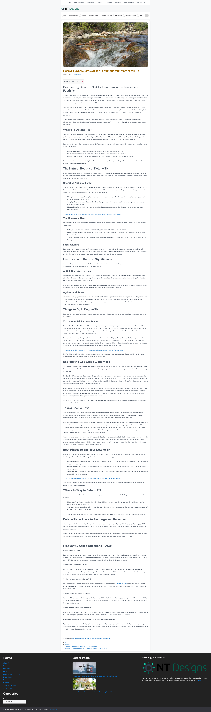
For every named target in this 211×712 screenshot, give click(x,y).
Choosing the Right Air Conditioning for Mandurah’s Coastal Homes (95, 676)
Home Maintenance (93, 15)
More (141, 15)
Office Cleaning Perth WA (11, 674)
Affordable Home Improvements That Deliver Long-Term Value (93, 692)
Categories (7, 699)
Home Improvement (73, 15)
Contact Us (109, 2)
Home (69, 2)
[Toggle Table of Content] (81, 81)
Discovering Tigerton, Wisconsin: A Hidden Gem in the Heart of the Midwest (86, 648)
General (67, 642)
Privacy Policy (90, 2)
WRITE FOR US (141, 2)
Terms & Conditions (79, 2)
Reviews (6, 680)
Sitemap (6, 682)
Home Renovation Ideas (106, 15)
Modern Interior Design (131, 15)
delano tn (67, 644)
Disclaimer (118, 2)
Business (84, 15)
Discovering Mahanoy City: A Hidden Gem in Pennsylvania (91, 638)
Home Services (118, 15)
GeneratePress (52, 709)
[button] (147, 15)
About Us (100, 2)
